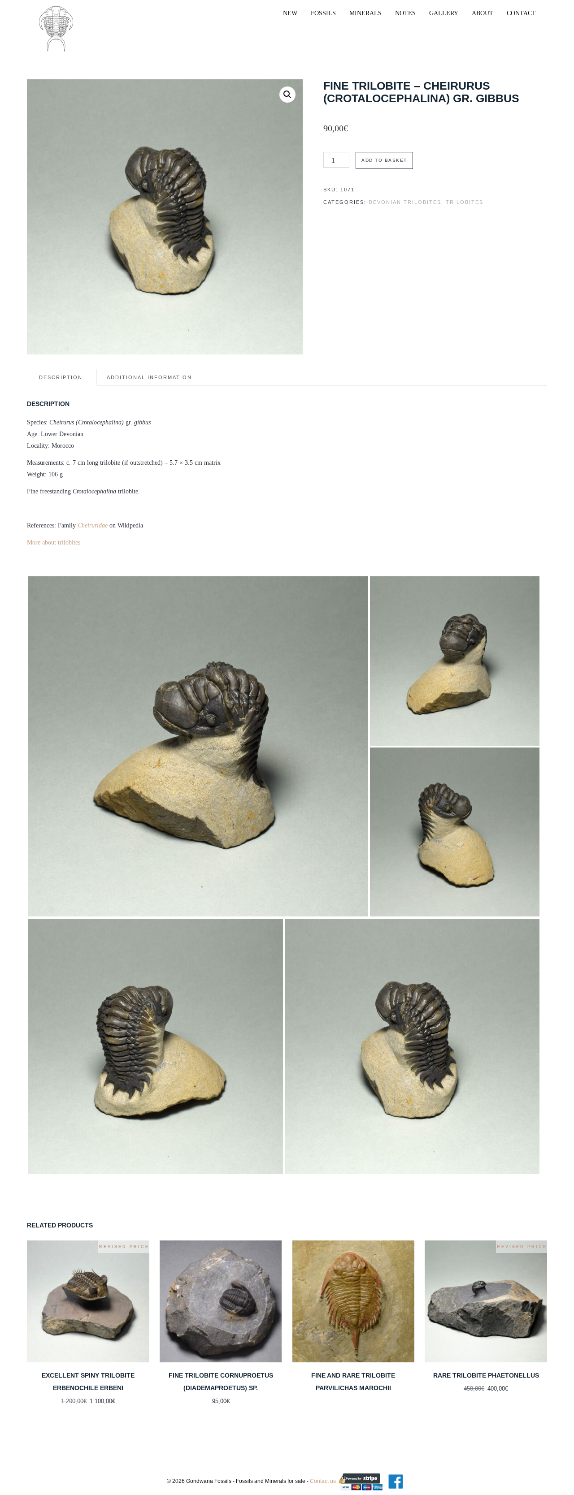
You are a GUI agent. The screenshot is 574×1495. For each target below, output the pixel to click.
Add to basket (384, 160)
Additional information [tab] (149, 377)
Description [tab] (61, 377)
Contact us (323, 1481)
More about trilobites (53, 542)
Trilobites (464, 202)
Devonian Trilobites (405, 202)
